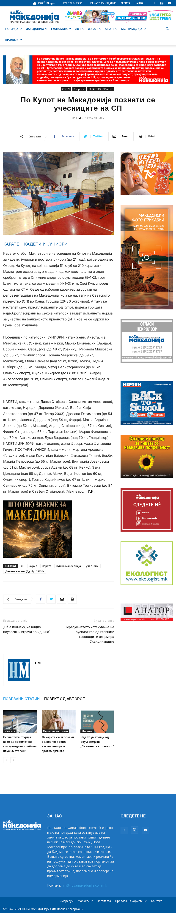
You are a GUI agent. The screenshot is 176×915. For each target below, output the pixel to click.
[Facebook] (154, 3)
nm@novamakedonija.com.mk (84, 885)
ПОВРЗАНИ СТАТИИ (21, 698)
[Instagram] (161, 3)
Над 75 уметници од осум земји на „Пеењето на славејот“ (97, 741)
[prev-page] (6, 760)
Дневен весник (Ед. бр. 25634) (24, 571)
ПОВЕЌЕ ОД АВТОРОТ (64, 698)
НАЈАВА (139, 3)
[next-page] (13, 760)
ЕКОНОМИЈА (59, 28)
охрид (33, 566)
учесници (92, 566)
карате (46, 566)
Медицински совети (55, 731)
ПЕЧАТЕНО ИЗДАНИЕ (103, 3)
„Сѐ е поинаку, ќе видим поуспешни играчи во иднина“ (26, 629)
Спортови (79, 89)
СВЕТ (78, 28)
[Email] (61, 599)
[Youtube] (169, 3)
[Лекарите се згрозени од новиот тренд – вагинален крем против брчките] (58, 721)
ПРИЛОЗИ (12, 39)
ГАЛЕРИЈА (11, 28)
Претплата (104, 901)
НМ (78, 118)
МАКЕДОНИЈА (34, 28)
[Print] (72, 599)
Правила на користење (131, 901)
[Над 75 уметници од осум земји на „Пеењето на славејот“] (97, 721)
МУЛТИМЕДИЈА (131, 28)
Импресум (67, 901)
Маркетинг (85, 901)
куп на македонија (68, 566)
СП (22, 566)
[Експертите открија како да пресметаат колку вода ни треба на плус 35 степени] (20, 721)
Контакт (156, 901)
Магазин (10, 731)
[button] (167, 29)
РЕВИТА (125, 3)
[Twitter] (51, 599)
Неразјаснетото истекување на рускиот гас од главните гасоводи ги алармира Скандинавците (89, 634)
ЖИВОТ (93, 28)
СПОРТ (109, 28)
